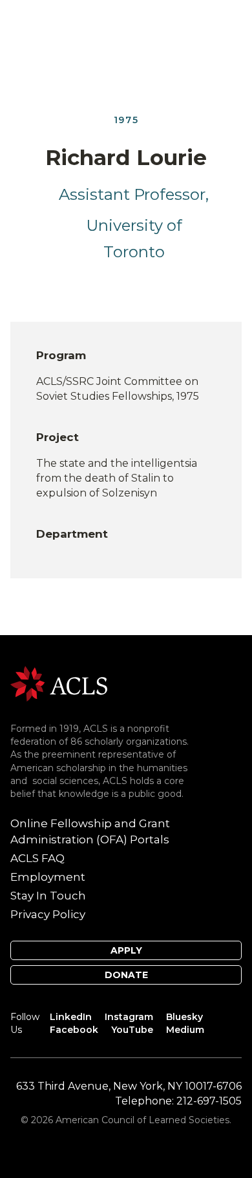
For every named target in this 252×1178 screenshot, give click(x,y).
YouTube (132, 1030)
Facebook (74, 1030)
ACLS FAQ (37, 858)
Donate (126, 975)
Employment (47, 876)
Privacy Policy (47, 914)
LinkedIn (71, 1017)
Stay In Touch (48, 895)
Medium (185, 1030)
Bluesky (184, 1017)
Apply (126, 950)
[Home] (58, 683)
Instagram (129, 1017)
